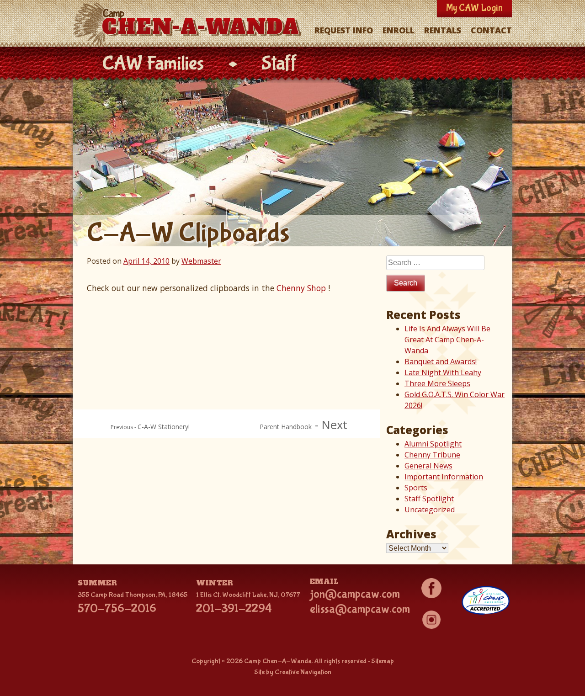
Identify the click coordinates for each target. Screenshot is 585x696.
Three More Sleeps (437, 383)
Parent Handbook (286, 426)
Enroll (399, 30)
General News (428, 466)
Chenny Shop (301, 287)
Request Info (343, 30)
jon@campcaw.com (355, 594)
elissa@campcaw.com (360, 609)
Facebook (431, 588)
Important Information (443, 477)
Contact (491, 30)
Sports (415, 488)
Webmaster (201, 261)
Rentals (442, 30)
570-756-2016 (117, 609)
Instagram (431, 620)
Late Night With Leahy (442, 372)
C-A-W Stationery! (164, 426)
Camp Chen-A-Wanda (189, 24)
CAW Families (153, 63)
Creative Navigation (303, 672)
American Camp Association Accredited (486, 600)
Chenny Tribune (432, 455)
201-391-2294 (234, 609)
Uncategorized (429, 510)
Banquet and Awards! (440, 361)
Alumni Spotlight (433, 444)
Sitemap (382, 661)
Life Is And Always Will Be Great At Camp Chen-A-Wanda (447, 340)
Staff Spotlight (429, 499)
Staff (279, 63)
